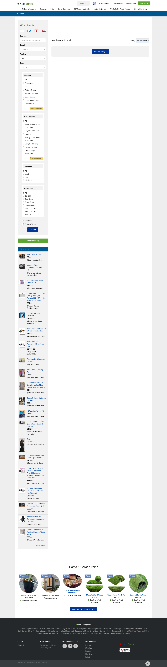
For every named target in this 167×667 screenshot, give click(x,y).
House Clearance (64, 9)
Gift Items (94, 633)
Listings (88, 645)
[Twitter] (70, 646)
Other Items (89, 631)
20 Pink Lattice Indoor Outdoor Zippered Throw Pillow (36, 532)
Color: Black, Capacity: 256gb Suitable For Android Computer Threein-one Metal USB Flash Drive (35, 473)
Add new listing (99, 51)
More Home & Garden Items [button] (83, 609)
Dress (29, 439)
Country (23, 45)
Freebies (115, 628)
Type (22, 63)
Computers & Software (120, 631)
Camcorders (23, 628)
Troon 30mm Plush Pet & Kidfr (116, 596)
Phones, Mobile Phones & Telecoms (76, 633)
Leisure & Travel (141, 628)
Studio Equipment (99, 9)
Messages (132, 3)
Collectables (22, 631)
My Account (105, 3)
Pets (52, 9)
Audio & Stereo (76, 628)
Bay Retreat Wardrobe (50, 595)
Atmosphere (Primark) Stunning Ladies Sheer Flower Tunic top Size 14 (36, 384)
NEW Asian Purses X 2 (35, 411)
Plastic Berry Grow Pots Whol (28, 596)
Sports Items (33, 628)
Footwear (140, 631)
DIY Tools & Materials (82, 9)
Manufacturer (57, 633)
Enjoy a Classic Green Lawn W (138, 596)
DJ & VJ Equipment (127, 628)
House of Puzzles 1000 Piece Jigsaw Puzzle (35, 456)
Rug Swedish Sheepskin (36, 359)
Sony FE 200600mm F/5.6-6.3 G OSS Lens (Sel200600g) (35, 490)
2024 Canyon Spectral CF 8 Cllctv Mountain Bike (36, 329)
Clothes (62, 631)
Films (108, 631)
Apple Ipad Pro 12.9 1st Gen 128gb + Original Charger (35, 423)
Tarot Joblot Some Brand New (72, 591)
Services (89, 654)
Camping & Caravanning (75, 631)
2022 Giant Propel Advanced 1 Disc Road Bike (35, 343)
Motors (88, 651)
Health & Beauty (124, 633)
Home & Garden (89, 628)
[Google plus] (75, 646)
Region (23, 54)
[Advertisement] (100, 27)
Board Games (100, 631)
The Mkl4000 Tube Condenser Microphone (35, 517)
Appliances (54, 631)
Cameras (43, 9)
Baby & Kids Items (140, 9)
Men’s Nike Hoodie (34, 254)
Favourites (119, 3)
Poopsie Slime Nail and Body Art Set (35, 281)
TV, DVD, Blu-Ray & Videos (120, 9)
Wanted (88, 657)
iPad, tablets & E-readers (108, 633)
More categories (35, 108)
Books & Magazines (62, 628)
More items (41, 545)
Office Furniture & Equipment (38, 631)
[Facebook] (64, 646)
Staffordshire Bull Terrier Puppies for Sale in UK (36, 504)
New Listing (144, 3)
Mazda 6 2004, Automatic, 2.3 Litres (34, 266)
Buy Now (89, 648)
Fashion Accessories (103, 628)
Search (23, 36)
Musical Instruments (47, 628)
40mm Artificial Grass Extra (94, 596)
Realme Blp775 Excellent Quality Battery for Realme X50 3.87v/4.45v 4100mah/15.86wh (36, 297)
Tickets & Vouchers (29, 9)
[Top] (147, 663)
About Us (20, 645)
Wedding (132, 631)
